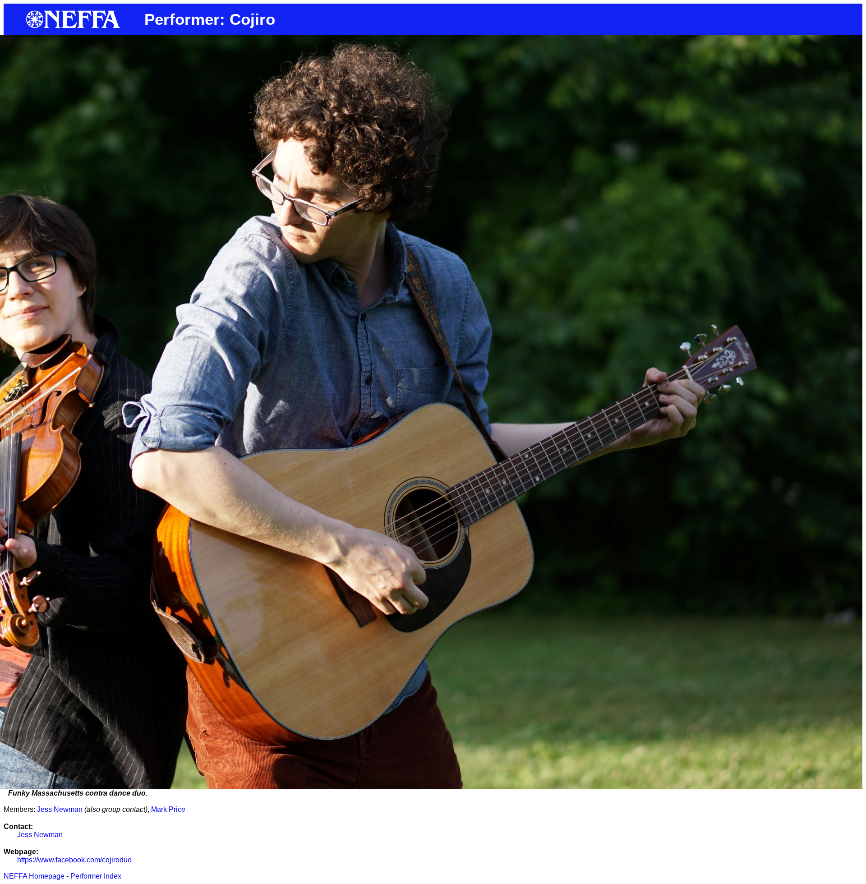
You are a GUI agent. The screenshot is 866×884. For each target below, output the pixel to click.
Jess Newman (60, 809)
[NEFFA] (74, 26)
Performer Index (95, 876)
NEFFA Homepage (34, 876)
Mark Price (168, 809)
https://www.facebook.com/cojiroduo (74, 860)
